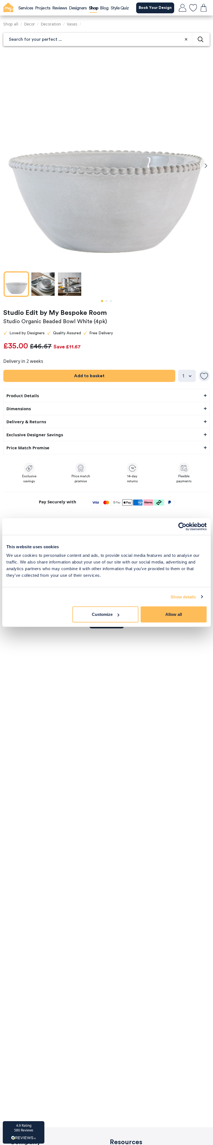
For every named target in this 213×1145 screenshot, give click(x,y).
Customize (102, 614)
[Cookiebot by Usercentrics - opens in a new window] (182, 526)
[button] (23, 1132)
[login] (182, 8)
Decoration (51, 24)
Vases (72, 24)
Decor (29, 24)
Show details (183, 596)
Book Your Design (155, 8)
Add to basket (89, 376)
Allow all (173, 614)
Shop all (10, 24)
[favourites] (193, 8)
